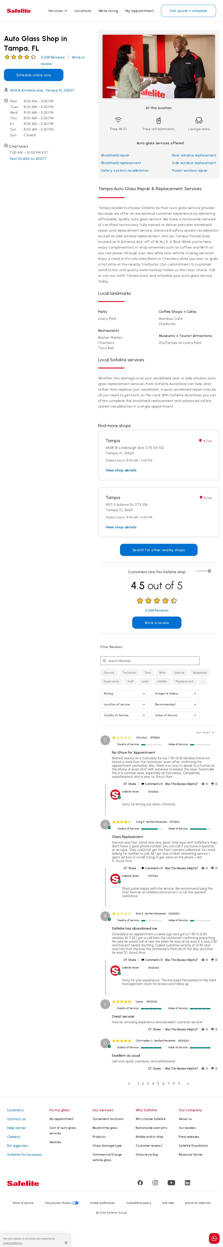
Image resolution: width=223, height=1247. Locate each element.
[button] (203, 681)
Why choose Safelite (151, 1119)
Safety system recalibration (125, 170)
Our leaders (187, 1128)
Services (55, 11)
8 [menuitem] (174, 1084)
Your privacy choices (58, 1202)
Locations (82, 11)
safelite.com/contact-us (164, 892)
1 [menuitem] (138, 1084)
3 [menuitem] (148, 1084)
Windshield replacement (121, 163)
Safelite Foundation (193, 1146)
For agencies (17, 1146)
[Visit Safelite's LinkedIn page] (187, 1184)
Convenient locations (108, 1119)
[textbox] (216, 734)
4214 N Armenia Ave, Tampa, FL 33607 (42, 90)
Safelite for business (24, 1154)
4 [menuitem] (153, 1084)
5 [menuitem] (158, 1084)
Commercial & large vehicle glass (107, 1157)
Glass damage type (107, 1146)
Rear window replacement (194, 155)
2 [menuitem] (143, 1084)
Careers (13, 1137)
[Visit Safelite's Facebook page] (140, 1184)
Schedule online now (33, 75)
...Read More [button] (163, 777)
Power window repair (190, 170)
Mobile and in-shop (149, 1137)
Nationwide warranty (151, 1128)
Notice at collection (197, 1202)
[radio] (109, 672)
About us (185, 1119)
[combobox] (124, 694)
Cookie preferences (102, 1202)
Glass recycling (147, 1154)
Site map (168, 1202)
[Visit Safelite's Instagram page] (155, 1184)
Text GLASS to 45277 (27, 159)
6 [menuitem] (163, 1084)
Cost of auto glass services (62, 1130)
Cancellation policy (139, 1202)
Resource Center (191, 1154)
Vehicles (55, 1142)
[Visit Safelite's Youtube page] (171, 1184)
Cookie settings (12, 1243)
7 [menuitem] (169, 1084)
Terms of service (23, 1202)
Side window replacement (194, 163)
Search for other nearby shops (158, 550)
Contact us (16, 1119)
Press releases (189, 1137)
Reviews (53, 57)
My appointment (139, 11)
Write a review (157, 623)
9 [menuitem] (179, 1084)
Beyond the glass (105, 1128)
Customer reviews (149, 1146)
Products (99, 1137)
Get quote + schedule (188, 11)
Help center (16, 1128)
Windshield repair (115, 155)
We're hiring (108, 11)
